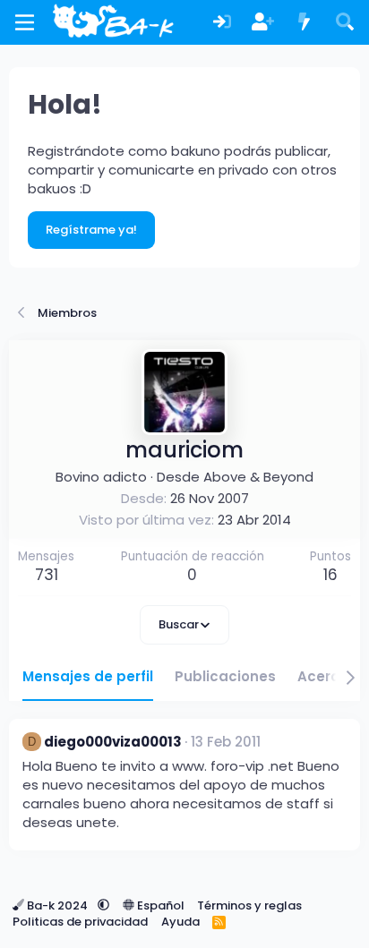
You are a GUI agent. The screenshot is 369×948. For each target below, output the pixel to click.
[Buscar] (344, 22)
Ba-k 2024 (57, 905)
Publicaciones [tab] (225, 676)
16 (330, 574)
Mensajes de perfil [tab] (87, 676)
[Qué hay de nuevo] (304, 22)
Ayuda (180, 921)
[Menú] (25, 22)
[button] (103, 905)
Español (159, 905)
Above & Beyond (258, 476)
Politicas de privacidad (80, 921)
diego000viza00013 (113, 741)
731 (46, 574)
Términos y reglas (249, 905)
